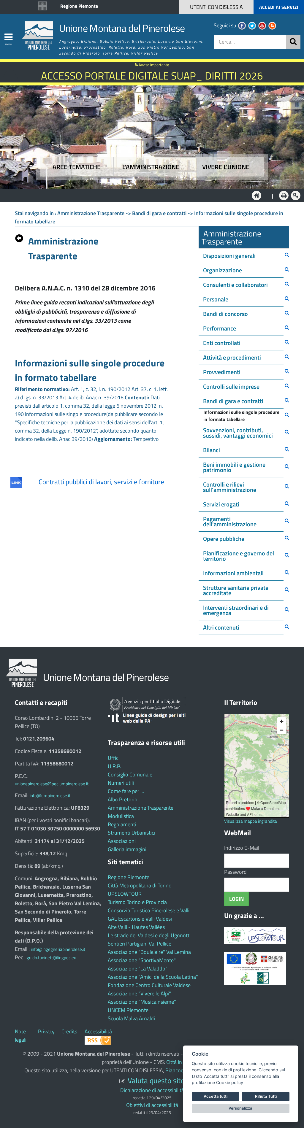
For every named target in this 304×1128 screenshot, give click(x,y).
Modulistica (121, 816)
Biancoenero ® (182, 1070)
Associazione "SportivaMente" (142, 960)
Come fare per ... (126, 791)
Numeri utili (121, 783)
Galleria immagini (127, 849)
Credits (69, 1031)
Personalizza (240, 1108)
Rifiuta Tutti (266, 1096)
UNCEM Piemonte (128, 1010)
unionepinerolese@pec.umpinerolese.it (51, 783)
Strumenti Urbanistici (131, 833)
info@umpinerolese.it (50, 795)
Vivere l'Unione (225, 166)
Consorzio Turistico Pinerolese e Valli (148, 910)
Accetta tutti (215, 1096)
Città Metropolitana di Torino (140, 885)
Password (235, 872)
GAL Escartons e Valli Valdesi (140, 919)
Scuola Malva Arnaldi (131, 1018)
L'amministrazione (150, 166)
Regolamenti (122, 824)
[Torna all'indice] (19, 237)
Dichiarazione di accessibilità (152, 1090)
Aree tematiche (77, 166)
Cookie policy (229, 1082)
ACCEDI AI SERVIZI (278, 7)
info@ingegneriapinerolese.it (58, 949)
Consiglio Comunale (130, 774)
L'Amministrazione (147, 195)
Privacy (46, 1031)
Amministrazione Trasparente (140, 808)
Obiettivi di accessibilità (152, 1105)
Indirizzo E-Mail (241, 848)
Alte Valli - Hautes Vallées (136, 927)
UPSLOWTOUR (125, 894)
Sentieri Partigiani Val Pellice (139, 944)
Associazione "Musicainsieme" (142, 1002)
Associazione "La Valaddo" (137, 969)
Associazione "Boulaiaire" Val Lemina (149, 952)
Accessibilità (98, 1031)
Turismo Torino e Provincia (137, 902)
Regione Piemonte (79, 5)
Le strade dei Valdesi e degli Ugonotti (149, 935)
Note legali (20, 1035)
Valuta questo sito (156, 1080)
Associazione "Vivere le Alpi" (139, 993)
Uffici (114, 758)
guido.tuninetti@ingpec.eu (51, 957)
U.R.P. (114, 766)
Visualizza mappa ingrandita (250, 821)
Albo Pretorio (122, 799)
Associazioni (122, 841)
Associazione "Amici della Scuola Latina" (153, 977)
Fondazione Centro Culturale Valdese (149, 985)
